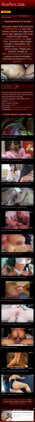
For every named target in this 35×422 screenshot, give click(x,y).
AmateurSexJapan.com (15, 39)
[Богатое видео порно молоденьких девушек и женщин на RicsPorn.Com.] (13, 4)
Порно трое (8, 400)
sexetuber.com (23, 400)
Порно (15, 400)
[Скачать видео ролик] (17, 86)
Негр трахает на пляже (19, 109)
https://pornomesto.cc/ (17, 403)
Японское (11, 101)
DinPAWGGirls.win (13, 29)
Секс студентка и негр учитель (21, 107)
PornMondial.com (22, 46)
